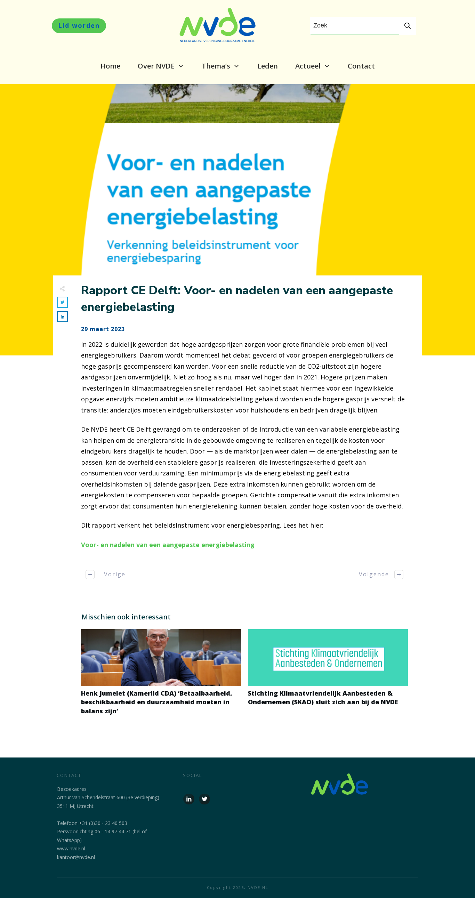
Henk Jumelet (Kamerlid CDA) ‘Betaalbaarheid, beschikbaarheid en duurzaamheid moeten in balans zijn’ (161, 675)
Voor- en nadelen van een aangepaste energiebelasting (168, 544)
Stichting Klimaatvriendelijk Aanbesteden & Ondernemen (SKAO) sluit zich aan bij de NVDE (328, 675)
